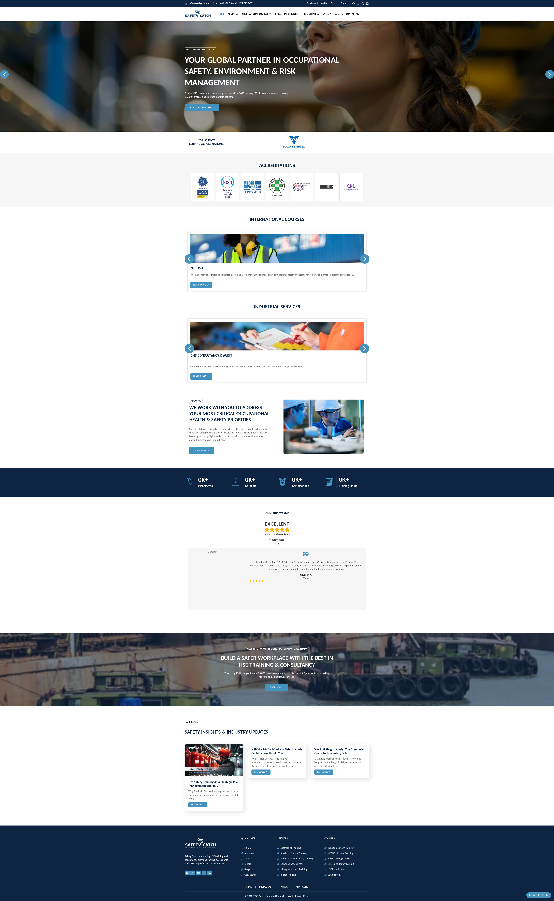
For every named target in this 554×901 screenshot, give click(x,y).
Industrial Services (286, 14)
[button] (4, 74)
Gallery (327, 14)
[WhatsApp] (534, 895)
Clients (339, 14)
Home (221, 14)
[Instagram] (543, 895)
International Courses (255, 14)
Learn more (196, 805)
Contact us (352, 14)
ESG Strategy (311, 14)
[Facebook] (539, 895)
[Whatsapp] (204, 873)
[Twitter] (358, 3)
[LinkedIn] (547, 895)
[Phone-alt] (209, 873)
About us (233, 14)
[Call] (530, 895)
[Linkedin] (367, 3)
